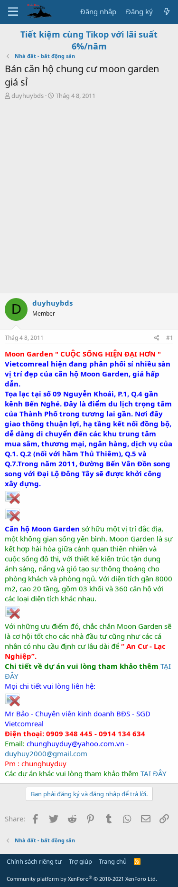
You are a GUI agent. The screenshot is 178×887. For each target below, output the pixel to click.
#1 (169, 338)
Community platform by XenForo (82, 878)
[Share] (157, 338)
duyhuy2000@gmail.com (46, 753)
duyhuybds (27, 95)
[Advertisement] (89, 199)
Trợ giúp (80, 861)
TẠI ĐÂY (153, 773)
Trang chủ (113, 861)
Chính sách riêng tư (34, 861)
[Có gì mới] (167, 11)
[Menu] (13, 12)
